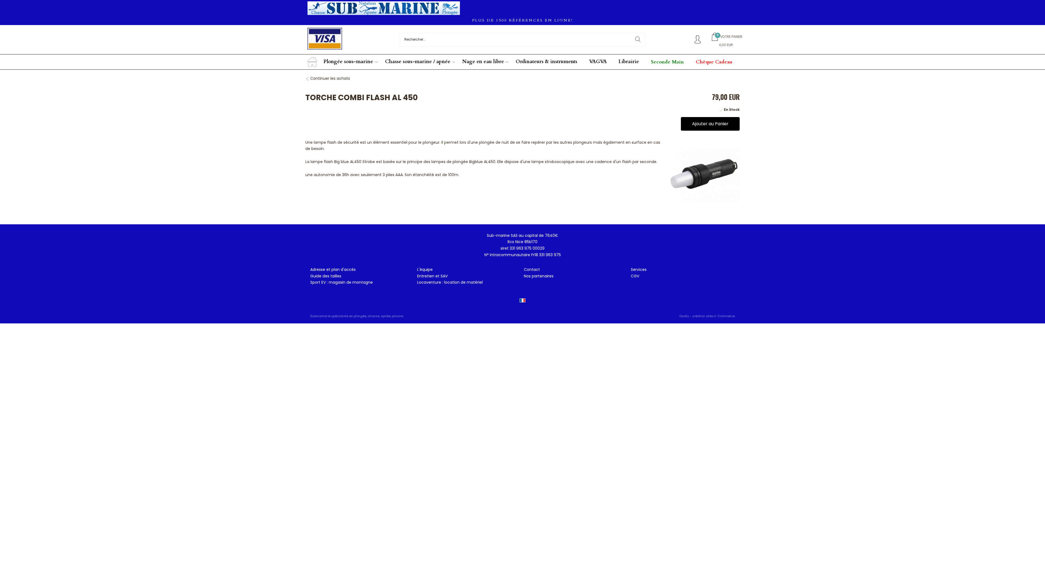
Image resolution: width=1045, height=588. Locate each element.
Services (639, 269)
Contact (532, 269)
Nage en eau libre (483, 61)
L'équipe (425, 269)
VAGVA (598, 61)
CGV (635, 276)
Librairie (629, 61)
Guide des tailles (325, 276)
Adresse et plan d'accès (333, 269)
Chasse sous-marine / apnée (417, 61)
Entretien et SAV (432, 276)
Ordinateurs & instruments (546, 61)
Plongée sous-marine (348, 61)
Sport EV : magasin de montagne (341, 282)
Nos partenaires (539, 276)
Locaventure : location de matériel (450, 282)
